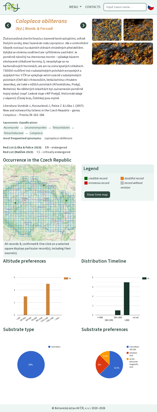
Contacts (92, 7)
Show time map (97, 195)
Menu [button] (74, 7)
